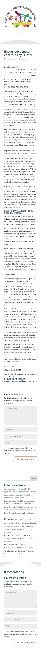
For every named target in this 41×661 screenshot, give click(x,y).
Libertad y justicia (10, 59)
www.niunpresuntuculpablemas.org (19, 381)
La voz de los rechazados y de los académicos (19, 513)
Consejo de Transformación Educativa (17, 527)
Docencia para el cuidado (28, 523)
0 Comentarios (22, 59)
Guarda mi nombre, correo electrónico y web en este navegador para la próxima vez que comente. (20, 450)
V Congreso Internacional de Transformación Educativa (18, 529)
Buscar (33, 478)
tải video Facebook (10, 523)
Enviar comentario (26, 642)
